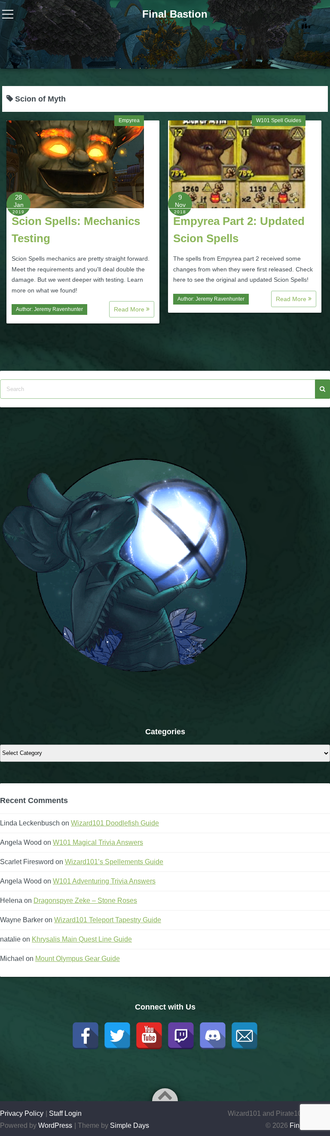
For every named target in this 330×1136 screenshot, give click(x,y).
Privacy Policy (21, 1113)
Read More (130, 309)
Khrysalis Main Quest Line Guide (82, 939)
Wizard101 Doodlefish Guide (115, 823)
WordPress (55, 1125)
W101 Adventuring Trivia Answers (104, 881)
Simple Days (129, 1125)
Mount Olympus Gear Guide (77, 958)
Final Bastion (175, 14)
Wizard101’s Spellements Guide (114, 861)
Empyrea (129, 120)
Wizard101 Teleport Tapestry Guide (107, 920)
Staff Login (65, 1113)
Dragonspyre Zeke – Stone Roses (85, 900)
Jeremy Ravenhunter (58, 309)
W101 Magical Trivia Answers (98, 842)
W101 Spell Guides (278, 120)
